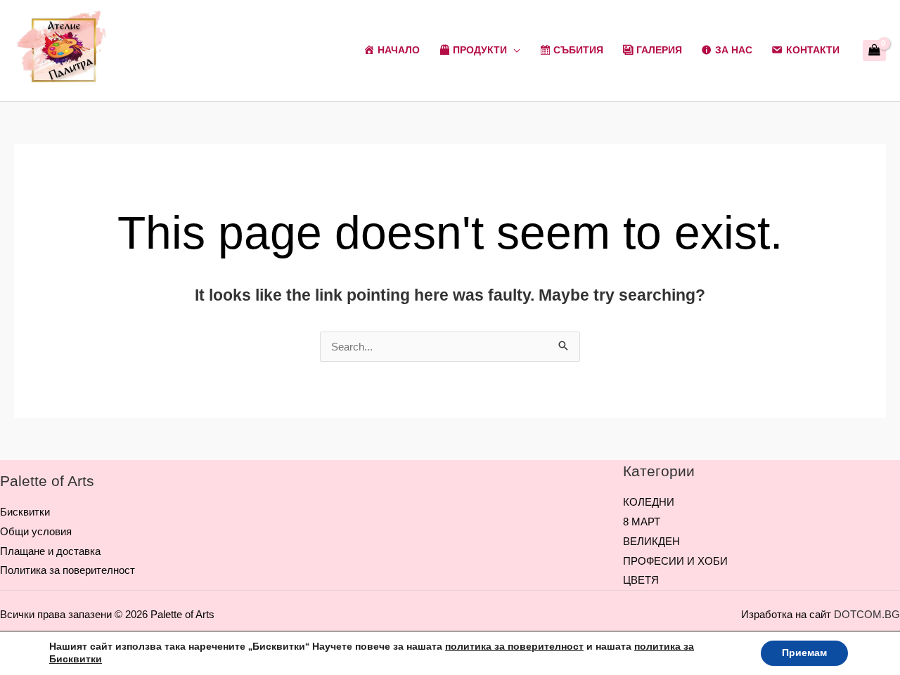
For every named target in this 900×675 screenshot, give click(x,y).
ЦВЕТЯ (641, 580)
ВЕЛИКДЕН (651, 541)
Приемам (804, 653)
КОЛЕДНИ (648, 502)
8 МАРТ (641, 521)
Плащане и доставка (50, 551)
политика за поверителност (514, 646)
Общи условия (36, 531)
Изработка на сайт (786, 614)
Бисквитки (25, 512)
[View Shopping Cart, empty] (874, 50)
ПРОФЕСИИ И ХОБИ (675, 561)
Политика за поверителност (67, 570)
